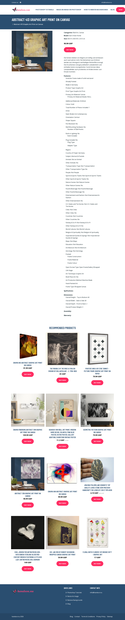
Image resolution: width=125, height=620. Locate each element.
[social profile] (20, 2)
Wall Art (75, 33)
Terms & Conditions (88, 617)
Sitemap (110, 617)
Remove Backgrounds (74, 600)
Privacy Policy (101, 617)
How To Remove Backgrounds (96, 10)
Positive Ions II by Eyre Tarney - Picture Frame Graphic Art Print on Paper (97, 371)
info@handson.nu (106, 2)
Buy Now (70, 50)
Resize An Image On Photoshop (68, 10)
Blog (113, 10)
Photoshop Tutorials (45, 10)
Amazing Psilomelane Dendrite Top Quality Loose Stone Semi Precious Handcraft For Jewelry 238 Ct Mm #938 (97, 487)
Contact (77, 617)
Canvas (81, 33)
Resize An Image (73, 596)
